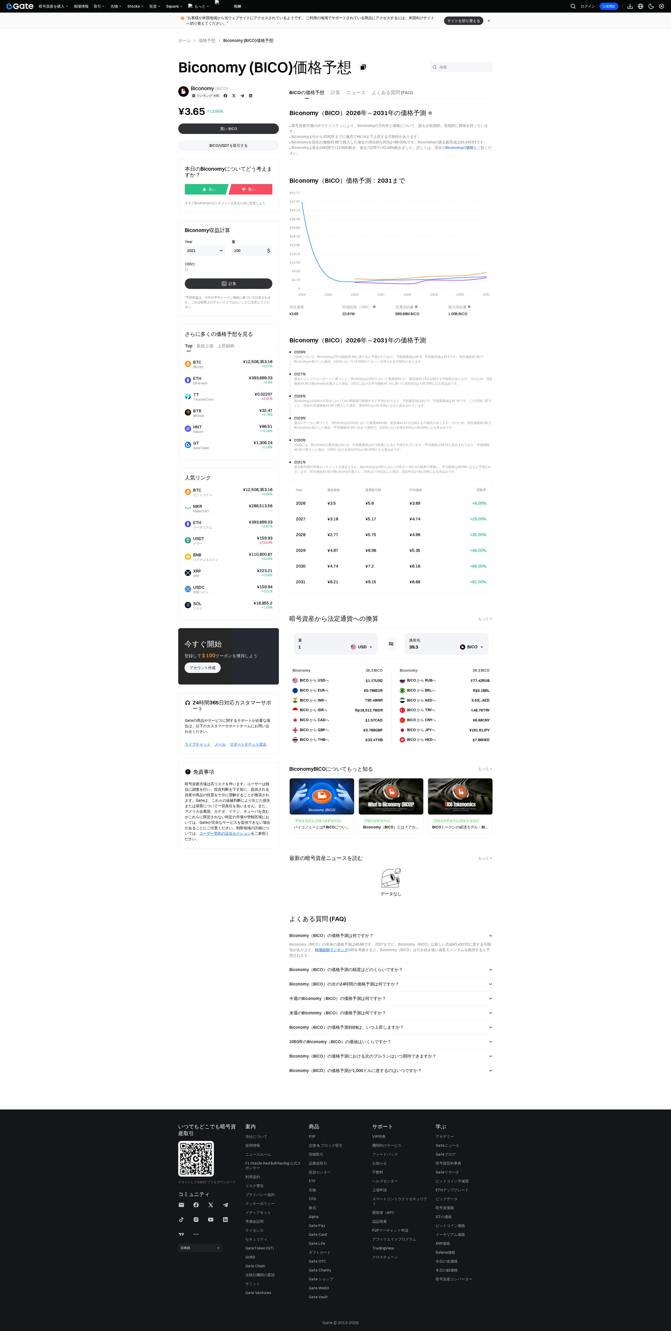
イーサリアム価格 (450, 1234)
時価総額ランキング (331, 949)
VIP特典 (379, 1136)
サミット (252, 1283)
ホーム (184, 40)
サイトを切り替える (463, 21)
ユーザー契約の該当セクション (225, 833)
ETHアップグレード (452, 1190)
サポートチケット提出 (248, 744)
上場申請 (379, 1190)
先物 (312, 1190)
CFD (312, 1199)
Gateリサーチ (447, 1172)
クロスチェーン (385, 1257)
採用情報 (252, 1145)
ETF (312, 1181)
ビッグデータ (447, 1199)
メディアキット (258, 1212)
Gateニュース (447, 1145)
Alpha (314, 1216)
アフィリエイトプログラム (394, 1239)
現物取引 (316, 1154)
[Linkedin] (250, 96)
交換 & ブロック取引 (326, 1145)
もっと (483, 618)
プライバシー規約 (260, 1194)
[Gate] (20, 6)
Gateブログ (446, 1154)
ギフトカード (320, 1252)
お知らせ (379, 1163)
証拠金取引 (318, 1163)
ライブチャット (197, 744)
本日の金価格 (447, 1261)
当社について (256, 1136)
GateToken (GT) (259, 1248)
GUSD (250, 1257)
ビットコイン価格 (450, 1225)
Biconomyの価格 (459, 147)
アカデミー (445, 1136)
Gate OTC (317, 1261)
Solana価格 (445, 1252)
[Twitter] (234, 96)
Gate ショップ (321, 1279)
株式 (312, 1207)
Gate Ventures (258, 1292)
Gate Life (317, 1243)
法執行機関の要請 (260, 1275)
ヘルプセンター (385, 1181)
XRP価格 (443, 1243)
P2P (312, 1136)
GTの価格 (444, 1216)
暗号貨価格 (445, 1207)
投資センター (320, 1172)
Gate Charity (320, 1270)
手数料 (377, 1172)
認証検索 (379, 1221)
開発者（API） (384, 1212)
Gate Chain (255, 1266)
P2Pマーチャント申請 (390, 1230)
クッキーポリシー (260, 1203)
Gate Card (318, 1234)
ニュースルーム (258, 1154)
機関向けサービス (387, 1145)
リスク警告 (254, 1185)
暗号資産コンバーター (454, 1279)
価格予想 (207, 40)
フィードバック (385, 1154)
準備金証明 (254, 1221)
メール (220, 744)
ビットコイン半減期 (452, 1181)
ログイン (588, 6)
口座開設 (609, 6)
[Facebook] (225, 96)
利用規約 (252, 1176)
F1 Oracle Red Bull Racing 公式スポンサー (273, 1165)
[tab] (306, 92)
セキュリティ (256, 1239)
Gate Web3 (319, 1288)
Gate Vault (318, 1297)
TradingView (383, 1248)
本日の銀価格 (447, 1270)
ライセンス (254, 1230)
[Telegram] (242, 96)
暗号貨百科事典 (448, 1163)
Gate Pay (317, 1225)
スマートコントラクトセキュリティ (399, 1201)
